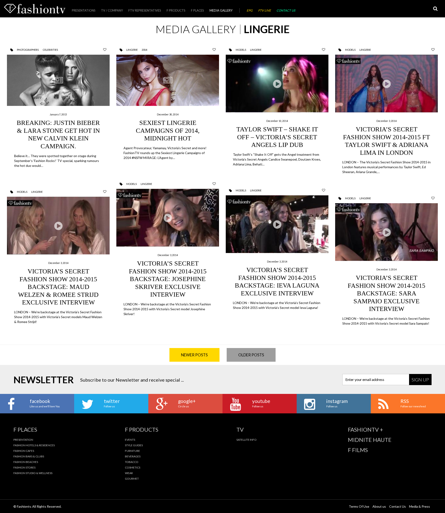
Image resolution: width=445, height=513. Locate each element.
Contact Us (286, 10)
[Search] (435, 8)
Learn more (58, 112)
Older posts (251, 354)
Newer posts (194, 354)
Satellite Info (246, 439)
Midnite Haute (369, 440)
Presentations (83, 10)
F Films (358, 450)
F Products (176, 10)
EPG (250, 10)
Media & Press (419, 506)
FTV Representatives (144, 10)
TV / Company (112, 10)
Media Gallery (221, 10)
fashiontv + (365, 429)
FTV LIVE (264, 10)
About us (379, 506)
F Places (197, 10)
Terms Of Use (359, 506)
